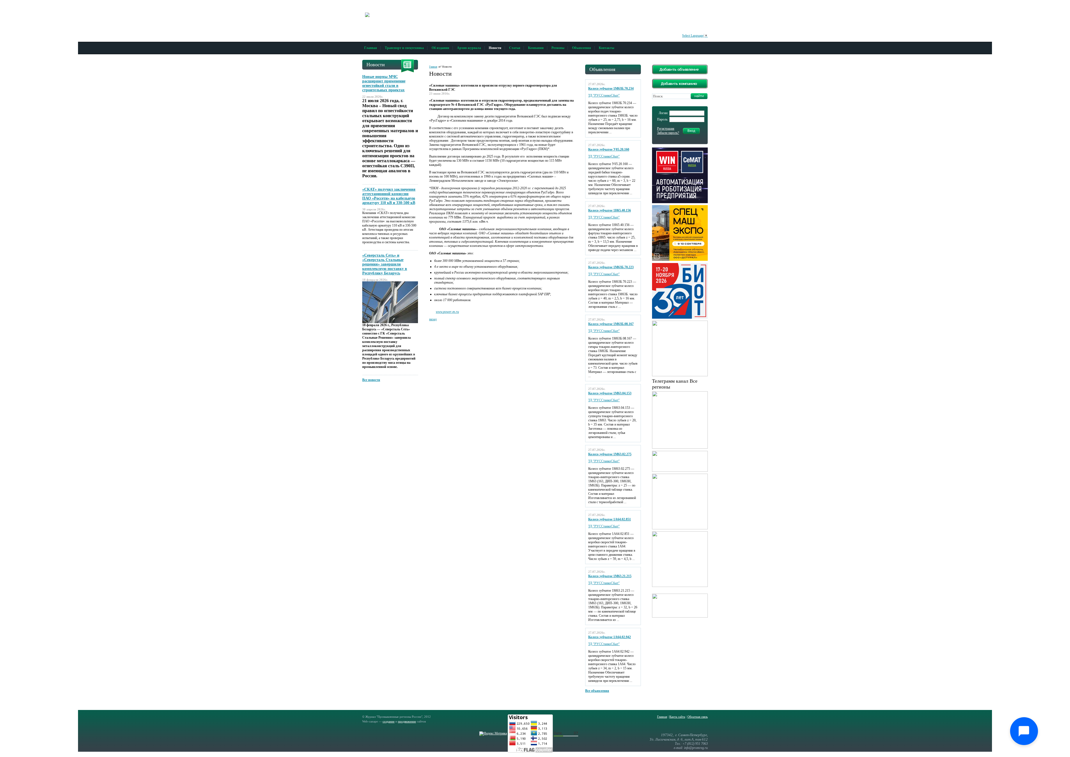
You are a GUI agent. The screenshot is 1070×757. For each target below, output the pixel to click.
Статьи (514, 48)
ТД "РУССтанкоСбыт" (604, 95)
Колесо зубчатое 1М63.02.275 (609, 454)
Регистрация (665, 129)
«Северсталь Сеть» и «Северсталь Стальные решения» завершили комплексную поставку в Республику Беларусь (384, 264)
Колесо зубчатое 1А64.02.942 (609, 637)
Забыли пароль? (668, 133)
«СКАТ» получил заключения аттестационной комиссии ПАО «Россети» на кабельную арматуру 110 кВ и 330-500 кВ (388, 196)
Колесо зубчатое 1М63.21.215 (609, 576)
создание (389, 721)
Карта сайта (677, 716)
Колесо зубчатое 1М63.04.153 (609, 393)
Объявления (581, 48)
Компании (536, 48)
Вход (691, 131)
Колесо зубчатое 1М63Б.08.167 (611, 324)
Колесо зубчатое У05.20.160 (608, 149)
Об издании (440, 48)
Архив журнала (469, 48)
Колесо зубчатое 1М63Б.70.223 (611, 267)
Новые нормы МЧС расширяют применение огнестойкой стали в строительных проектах (383, 83)
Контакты (606, 48)
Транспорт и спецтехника (404, 48)
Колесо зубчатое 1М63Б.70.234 (611, 88)
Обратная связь (697, 716)
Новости (495, 48)
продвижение (407, 721)
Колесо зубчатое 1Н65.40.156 (609, 210)
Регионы (557, 48)
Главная (370, 48)
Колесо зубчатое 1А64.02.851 (609, 519)
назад (433, 319)
